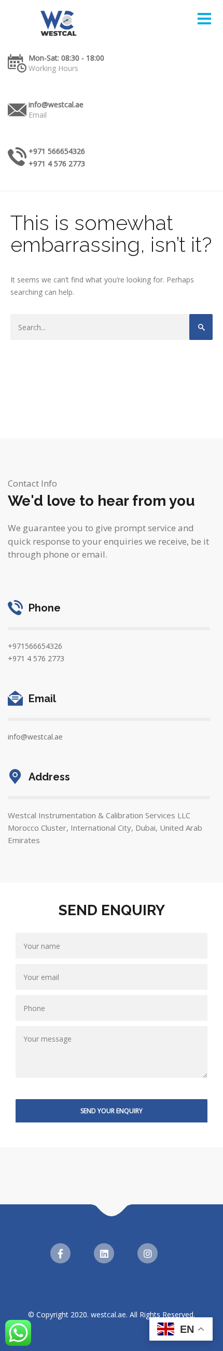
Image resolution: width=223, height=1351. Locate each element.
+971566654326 (35, 646)
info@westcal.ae (56, 104)
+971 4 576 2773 (57, 163)
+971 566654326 (57, 151)
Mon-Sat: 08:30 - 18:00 (66, 58)
